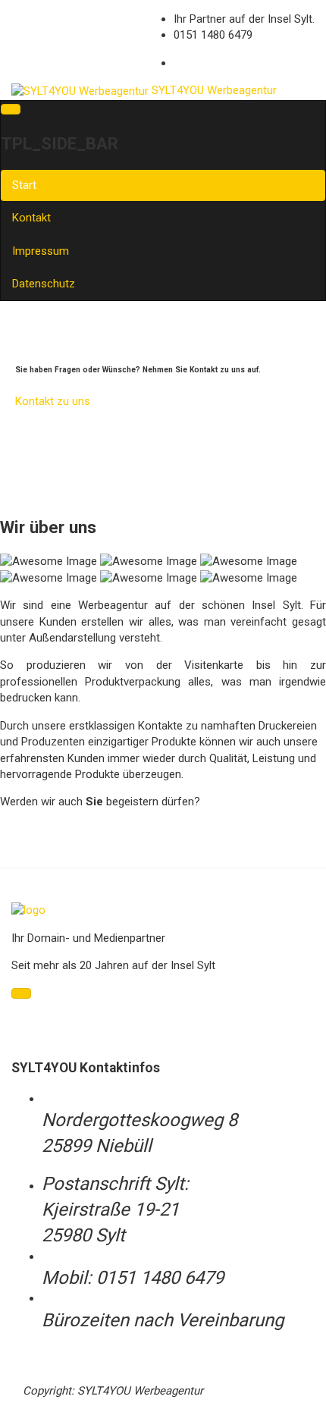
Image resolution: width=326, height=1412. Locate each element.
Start (24, 185)
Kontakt (31, 217)
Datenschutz (43, 283)
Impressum (40, 251)
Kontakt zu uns (52, 401)
